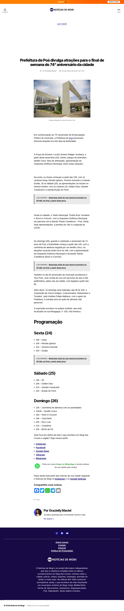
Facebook (41, 447)
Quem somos (62, 542)
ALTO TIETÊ (62, 24)
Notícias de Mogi (18, 606)
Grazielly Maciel (51, 71)
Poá (71, 138)
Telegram (40, 455)
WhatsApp (41, 458)
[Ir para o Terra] (62, 2)
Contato (62, 545)
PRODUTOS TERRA (114, 1)
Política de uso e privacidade (38, 606)
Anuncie (62, 548)
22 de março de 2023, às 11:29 (73, 71)
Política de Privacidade (62, 551)
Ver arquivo (49, 519)
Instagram (41, 444)
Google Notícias (78, 479)
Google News (42, 451)
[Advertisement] (62, 41)
